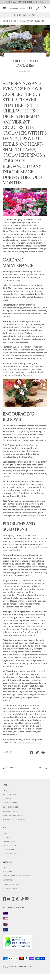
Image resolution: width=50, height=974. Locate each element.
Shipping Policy (10, 841)
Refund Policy (9, 854)
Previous (10, 768)
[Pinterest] (17, 899)
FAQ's (5, 833)
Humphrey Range (10, 807)
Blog (13, 21)
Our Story (7, 872)
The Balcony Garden (23, 967)
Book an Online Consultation (16, 876)
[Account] (37, 7)
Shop (5, 868)
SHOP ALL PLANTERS (25, 2)
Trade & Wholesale (12, 884)
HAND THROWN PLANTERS (25, 15)
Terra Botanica (10, 799)
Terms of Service (10, 850)
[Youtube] (8, 899)
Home (5, 21)
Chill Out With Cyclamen (32, 21)
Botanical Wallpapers (13, 815)
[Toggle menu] (4, 8)
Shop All (7, 790)
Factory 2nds (9, 880)
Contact (6, 837)
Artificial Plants (10, 811)
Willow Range (9, 795)
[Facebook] (4, 899)
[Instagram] (13, 899)
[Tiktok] (22, 899)
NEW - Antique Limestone (14, 819)
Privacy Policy (9, 845)
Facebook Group (10, 888)
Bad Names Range (11, 803)
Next (41, 768)
